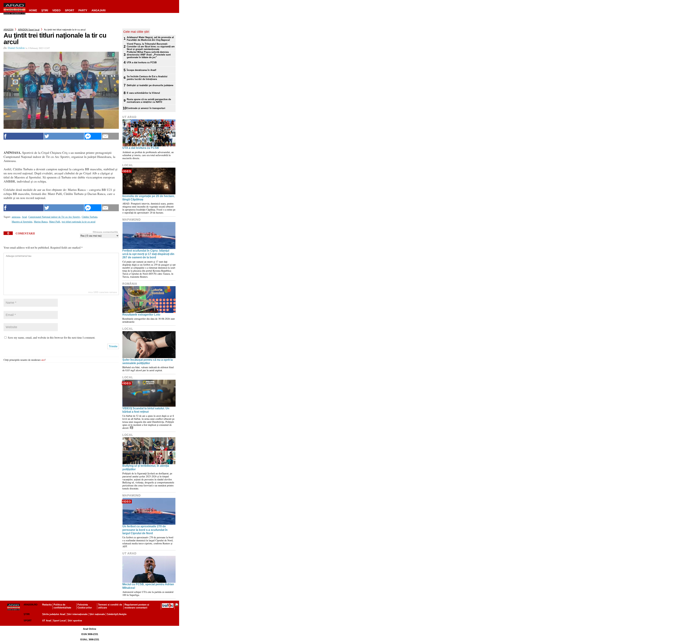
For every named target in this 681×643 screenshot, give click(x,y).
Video (56, 10)
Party (82, 10)
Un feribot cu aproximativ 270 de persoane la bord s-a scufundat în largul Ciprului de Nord (145, 530)
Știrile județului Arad (53, 614)
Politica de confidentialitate (62, 606)
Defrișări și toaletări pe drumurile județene (150, 85)
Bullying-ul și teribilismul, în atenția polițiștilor (145, 467)
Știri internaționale (77, 614)
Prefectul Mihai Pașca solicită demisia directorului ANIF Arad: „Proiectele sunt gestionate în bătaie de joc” (149, 55)
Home (33, 10)
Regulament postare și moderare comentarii (136, 606)
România (129, 283)
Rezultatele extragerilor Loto (141, 314)
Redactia (47, 604)
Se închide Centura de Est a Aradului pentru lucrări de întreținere (147, 77)
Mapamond (131, 219)
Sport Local (59, 620)
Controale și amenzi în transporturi (146, 108)
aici (43, 359)
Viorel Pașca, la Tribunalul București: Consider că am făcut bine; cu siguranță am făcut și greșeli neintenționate (151, 46)
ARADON (8, 29)
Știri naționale (97, 614)
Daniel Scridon (16, 48)
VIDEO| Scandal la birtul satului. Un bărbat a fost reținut (145, 410)
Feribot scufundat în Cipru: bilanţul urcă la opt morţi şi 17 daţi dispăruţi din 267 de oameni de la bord (148, 254)
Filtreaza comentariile (105, 232)
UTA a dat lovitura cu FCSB (142, 62)
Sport (69, 10)
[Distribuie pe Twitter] (64, 136)
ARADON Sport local (28, 29)
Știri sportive (75, 620)
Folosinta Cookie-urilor (84, 606)
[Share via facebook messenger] (92, 136)
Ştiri (44, 10)
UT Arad (129, 117)
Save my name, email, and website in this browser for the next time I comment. (51, 337)
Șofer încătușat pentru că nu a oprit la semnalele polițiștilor (147, 361)
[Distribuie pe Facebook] (24, 136)
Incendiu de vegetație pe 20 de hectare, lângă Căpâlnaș (148, 198)
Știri (27, 614)
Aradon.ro (30, 604)
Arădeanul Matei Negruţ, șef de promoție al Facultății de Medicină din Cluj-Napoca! (150, 38)
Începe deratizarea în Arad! (141, 70)
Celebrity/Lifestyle (116, 614)
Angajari (99, 10)
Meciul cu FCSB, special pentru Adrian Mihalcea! (148, 586)
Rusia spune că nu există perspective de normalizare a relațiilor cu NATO (149, 100)
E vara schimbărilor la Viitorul (143, 93)
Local (127, 165)
